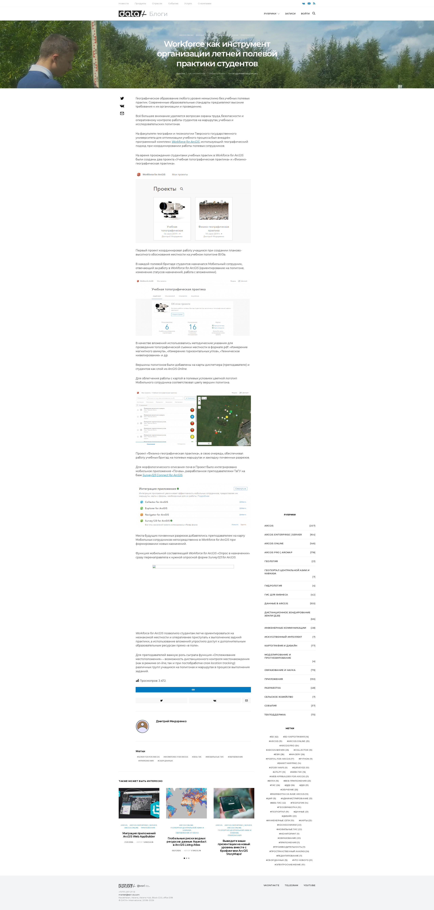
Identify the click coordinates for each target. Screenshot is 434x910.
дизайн (290, 816)
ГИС (275, 785)
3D (274, 736)
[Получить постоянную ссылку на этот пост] (193, 689)
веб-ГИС (197, 757)
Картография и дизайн (280, 645)
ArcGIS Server (278, 750)
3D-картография (296, 736)
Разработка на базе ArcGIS (289, 794)
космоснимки (289, 825)
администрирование (297, 798)
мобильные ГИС (215, 757)
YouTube (309, 885)
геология (300, 803)
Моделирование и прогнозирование (277, 656)
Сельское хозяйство (278, 696)
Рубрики (270, 13)
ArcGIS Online (186, 35)
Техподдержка (275, 714)
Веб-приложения (298, 780)
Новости (124, 3)
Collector (303, 750)
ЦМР (272, 798)
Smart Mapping (290, 763)
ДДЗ (290, 785)
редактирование (290, 855)
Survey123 (301, 767)
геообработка (290, 807)
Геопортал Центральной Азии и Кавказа (287, 572)
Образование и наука (227, 35)
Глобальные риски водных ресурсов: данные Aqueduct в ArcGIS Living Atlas (186, 841)
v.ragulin (148, 842)
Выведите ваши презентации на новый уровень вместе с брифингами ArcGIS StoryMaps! (234, 847)
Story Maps (279, 767)
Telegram (291, 885)
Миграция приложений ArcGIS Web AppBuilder (138, 835)
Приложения (248, 35)
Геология (271, 561)
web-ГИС (299, 772)
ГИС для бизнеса (276, 594)
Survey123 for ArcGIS (149, 757)
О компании (204, 3)
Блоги (158, 13)
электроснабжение (290, 864)
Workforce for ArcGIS (176, 757)
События (173, 3)
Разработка (272, 687)
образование (236, 757)
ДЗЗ (305, 785)
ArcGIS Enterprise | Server (143, 825)
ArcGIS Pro (290, 745)
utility (279, 772)
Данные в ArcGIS (204, 35)
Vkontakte (271, 885)
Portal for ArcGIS (280, 758)
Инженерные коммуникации (285, 627)
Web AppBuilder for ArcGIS (290, 776)
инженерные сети (281, 820)
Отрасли (157, 3)
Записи (290, 13)
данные (301, 811)
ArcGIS (124, 825)
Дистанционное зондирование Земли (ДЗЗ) (287, 614)
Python (306, 758)
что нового (303, 860)
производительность (289, 847)
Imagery (297, 754)
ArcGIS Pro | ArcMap (278, 552)
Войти (305, 13)
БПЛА (274, 780)
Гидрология (273, 585)
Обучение (290, 789)
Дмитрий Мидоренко (246, 74)
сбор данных (166, 761)
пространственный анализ (290, 851)
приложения (147, 761)
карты (306, 820)
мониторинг (289, 833)
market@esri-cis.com (129, 894)
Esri (279, 754)
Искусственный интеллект (283, 636)
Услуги (188, 3)
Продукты (140, 3)
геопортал (280, 811)
